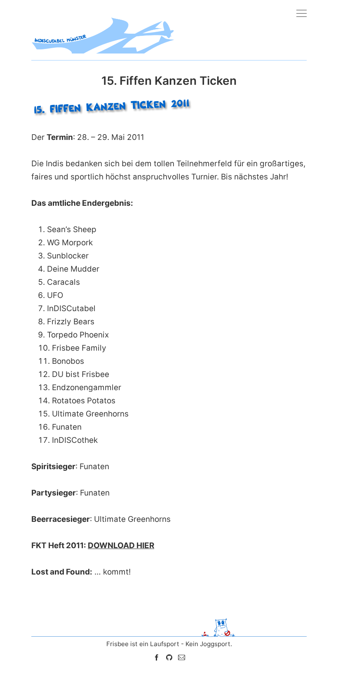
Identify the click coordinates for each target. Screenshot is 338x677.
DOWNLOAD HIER (121, 545)
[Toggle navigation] (301, 14)
